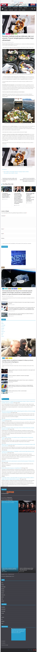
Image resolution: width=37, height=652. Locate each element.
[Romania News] (2, 9)
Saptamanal (3, 609)
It (1, 615)
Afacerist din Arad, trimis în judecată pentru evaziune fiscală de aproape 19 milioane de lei (18, 461)
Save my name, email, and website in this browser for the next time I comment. (17, 243)
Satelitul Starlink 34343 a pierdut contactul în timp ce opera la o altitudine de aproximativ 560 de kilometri (20, 381)
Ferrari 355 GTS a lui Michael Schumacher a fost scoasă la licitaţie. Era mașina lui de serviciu (21, 303)
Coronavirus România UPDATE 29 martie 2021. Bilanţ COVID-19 (6, 195)
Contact (16, 173)
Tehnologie (3, 611)
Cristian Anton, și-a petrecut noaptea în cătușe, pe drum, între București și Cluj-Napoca (17, 361)
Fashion (12, 173)
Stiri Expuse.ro (4, 169)
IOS (1, 619)
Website (2, 238)
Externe (24, 171)
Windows (2, 621)
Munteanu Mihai (11, 42)
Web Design (8, 576)
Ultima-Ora (19, 288)
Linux (2, 623)
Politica (9, 7)
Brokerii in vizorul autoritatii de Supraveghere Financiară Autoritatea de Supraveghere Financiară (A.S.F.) (27, 180)
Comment (3, 215)
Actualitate (3, 607)
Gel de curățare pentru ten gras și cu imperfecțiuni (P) (11, 468)
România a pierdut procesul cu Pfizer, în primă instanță (17, 390)
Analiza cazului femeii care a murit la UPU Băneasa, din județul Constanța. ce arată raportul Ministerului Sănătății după (20, 314)
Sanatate (25, 7)
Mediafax (6, 399)
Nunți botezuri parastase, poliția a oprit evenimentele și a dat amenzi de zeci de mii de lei (10, 180)
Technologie (15, 7)
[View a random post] (34, 9)
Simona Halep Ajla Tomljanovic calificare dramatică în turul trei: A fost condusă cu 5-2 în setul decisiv (30, 197)
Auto (10, 173)
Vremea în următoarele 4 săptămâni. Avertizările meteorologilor (18, 375)
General (10, 288)
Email (2, 233)
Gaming (2, 613)
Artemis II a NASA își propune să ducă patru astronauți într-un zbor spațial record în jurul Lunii (21, 370)
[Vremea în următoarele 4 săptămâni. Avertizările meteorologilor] (4, 376)
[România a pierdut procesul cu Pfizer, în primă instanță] (4, 391)
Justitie (7, 173)
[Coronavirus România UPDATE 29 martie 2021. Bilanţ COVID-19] (6, 187)
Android (2, 617)
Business (20, 7)
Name (2, 228)
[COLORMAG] (7, 491)
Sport (5, 7)
